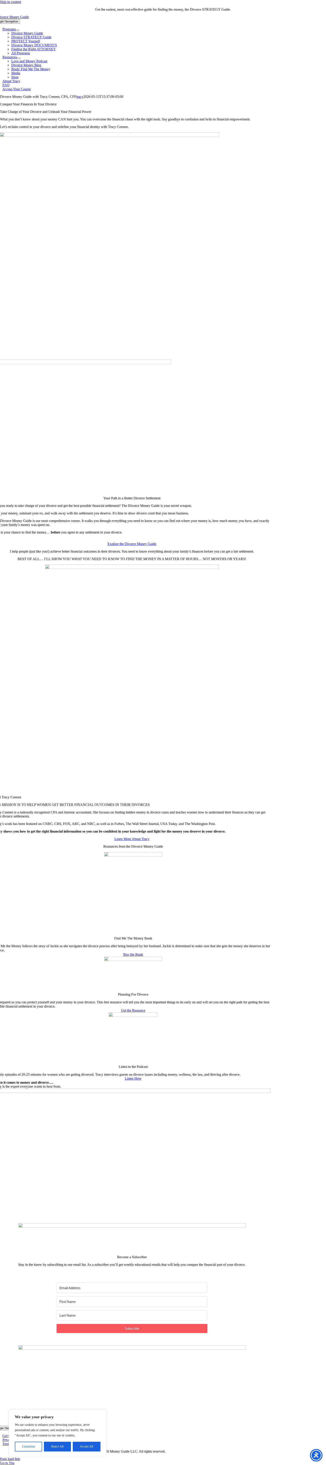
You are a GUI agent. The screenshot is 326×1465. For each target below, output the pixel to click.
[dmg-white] (131, 1348)
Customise (28, 1446)
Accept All (86, 1446)
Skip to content (10, 2)
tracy (79, 96)
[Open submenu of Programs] (17, 30)
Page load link (10, 1459)
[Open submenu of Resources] (18, 58)
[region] (57, 1433)
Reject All (57, 1446)
